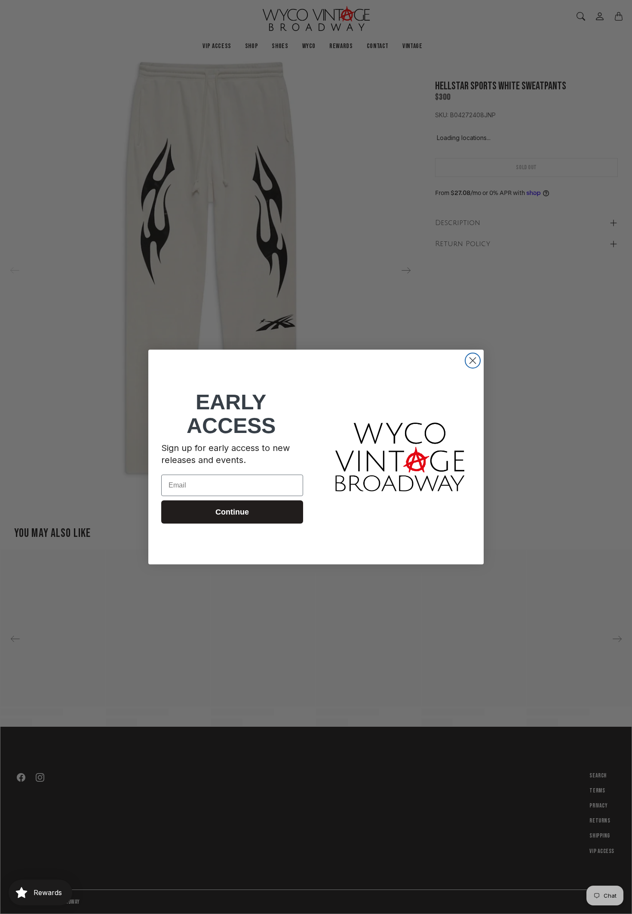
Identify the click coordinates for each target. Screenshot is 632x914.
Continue (232, 512)
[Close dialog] (472, 360)
